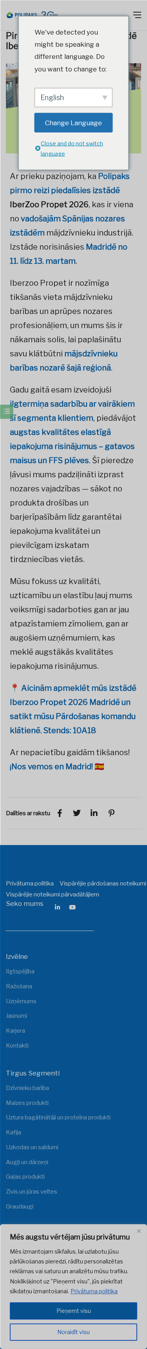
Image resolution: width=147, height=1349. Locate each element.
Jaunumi (16, 1015)
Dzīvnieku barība (27, 1088)
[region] (73, 1286)
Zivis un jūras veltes (31, 1191)
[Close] (138, 1231)
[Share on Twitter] (77, 813)
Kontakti (17, 1045)
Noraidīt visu (73, 1332)
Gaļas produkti (25, 1176)
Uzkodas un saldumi (32, 1147)
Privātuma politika (94, 1291)
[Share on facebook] (59, 813)
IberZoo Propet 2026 (49, 204)
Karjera (15, 1030)
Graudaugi (19, 1206)
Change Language (73, 122)
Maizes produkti (27, 1102)
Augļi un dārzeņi (27, 1162)
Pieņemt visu (73, 1310)
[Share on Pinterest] (111, 813)
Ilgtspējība (20, 971)
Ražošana (19, 986)
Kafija (13, 1132)
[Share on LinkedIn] (94, 813)
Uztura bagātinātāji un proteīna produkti (58, 1117)
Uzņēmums (21, 1001)
